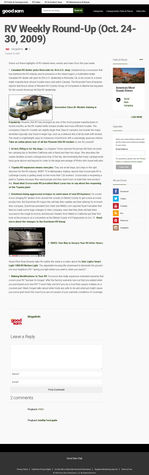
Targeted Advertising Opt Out (106, 469)
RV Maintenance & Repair (78, 2)
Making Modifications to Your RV (29, 276)
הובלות (41, 409)
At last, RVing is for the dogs (27, 148)
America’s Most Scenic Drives (125, 89)
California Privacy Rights (132, 162)
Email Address (122, 149)
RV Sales (36, 2)
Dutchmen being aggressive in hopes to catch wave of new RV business (50, 194)
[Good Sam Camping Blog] (18, 9)
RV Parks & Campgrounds (16, 2)
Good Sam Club (74, 458)
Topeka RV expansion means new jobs (32, 167)
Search (78, 10)
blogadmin (17, 49)
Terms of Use (126, 469)
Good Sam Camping (128, 102)
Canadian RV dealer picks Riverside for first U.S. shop (40, 70)
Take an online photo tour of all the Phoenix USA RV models (41, 142)
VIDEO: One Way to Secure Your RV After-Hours (76, 242)
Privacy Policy (22, 469)
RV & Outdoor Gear (53, 2)
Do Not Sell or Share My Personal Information (73, 469)
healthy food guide (47, 420)
